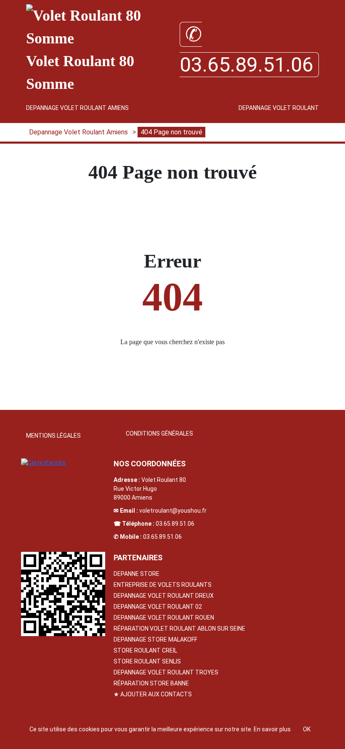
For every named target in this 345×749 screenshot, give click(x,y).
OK (306, 729)
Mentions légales (53, 435)
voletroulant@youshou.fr (173, 510)
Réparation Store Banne (151, 683)
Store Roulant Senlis (147, 661)
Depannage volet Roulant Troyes (166, 672)
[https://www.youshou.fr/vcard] (63, 594)
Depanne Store (136, 573)
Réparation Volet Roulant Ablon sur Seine (179, 628)
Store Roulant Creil (145, 650)
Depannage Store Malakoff (155, 639)
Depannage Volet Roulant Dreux (164, 595)
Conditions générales (159, 433)
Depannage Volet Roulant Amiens (77, 107)
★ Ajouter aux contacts (153, 694)
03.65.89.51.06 (175, 523)
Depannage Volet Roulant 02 (158, 606)
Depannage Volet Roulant (279, 107)
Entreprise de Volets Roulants (163, 584)
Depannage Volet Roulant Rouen (164, 617)
